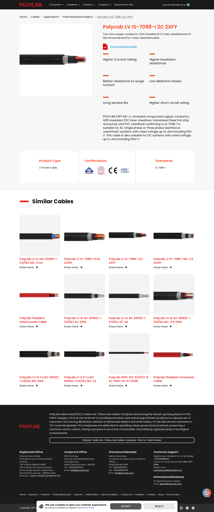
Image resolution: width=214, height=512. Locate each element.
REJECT (159, 506)
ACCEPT (125, 506)
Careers (151, 494)
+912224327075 (120, 470)
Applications (51, 17)
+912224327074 (75, 467)
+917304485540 (161, 459)
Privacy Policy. (88, 507)
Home (23, 17)
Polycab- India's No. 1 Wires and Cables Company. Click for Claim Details (122, 440)
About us (33, 494)
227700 (57, 476)
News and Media (109, 494)
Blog (161, 494)
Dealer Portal (92, 494)
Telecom (78, 494)
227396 (49, 476)
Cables (35, 17)
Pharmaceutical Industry (78, 17)
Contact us (126, 494)
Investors (87, 4)
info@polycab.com (79, 470)
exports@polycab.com (171, 484)
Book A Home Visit (124, 4)
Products (45, 494)
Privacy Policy (173, 494)
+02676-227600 (37, 476)
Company (103, 4)
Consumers (55, 4)
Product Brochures (61, 494)
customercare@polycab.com (168, 470)
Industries (72, 4)
